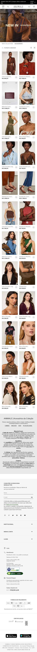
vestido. (18, 415)
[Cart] (34, 6)
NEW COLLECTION (7, 10)
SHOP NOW (32, 2)
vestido (26, 403)
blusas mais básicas (26, 431)
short (21, 403)
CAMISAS (7, 392)
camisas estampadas (15, 433)
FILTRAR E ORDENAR (10, 14)
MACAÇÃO (14, 392)
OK (32, 464)
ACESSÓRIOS (18, 10)
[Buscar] (8, 6)
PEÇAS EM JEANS (27, 392)
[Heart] (29, 6)
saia (17, 403)
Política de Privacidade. (12, 471)
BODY (19, 392)
